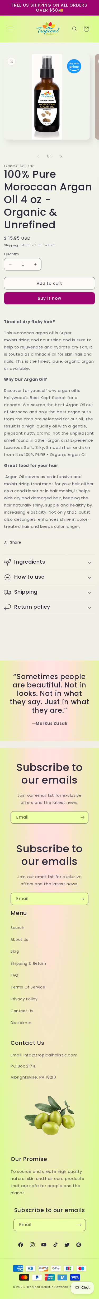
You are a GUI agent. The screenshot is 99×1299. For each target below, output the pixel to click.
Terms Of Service (28, 987)
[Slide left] (38, 156)
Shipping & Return (28, 963)
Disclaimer (21, 1022)
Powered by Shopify (70, 1287)
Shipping (11, 245)
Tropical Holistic (40, 1287)
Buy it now (49, 298)
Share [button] (15, 542)
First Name (21, 653)
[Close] (91, 562)
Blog (15, 951)
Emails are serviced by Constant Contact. (49, 704)
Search (18, 927)
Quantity (11, 254)
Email (16, 627)
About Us (19, 939)
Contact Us (22, 1010)
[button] (10, 29)
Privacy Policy (24, 999)
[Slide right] (61, 156)
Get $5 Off (49, 723)
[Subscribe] (82, 817)
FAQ (14, 975)
